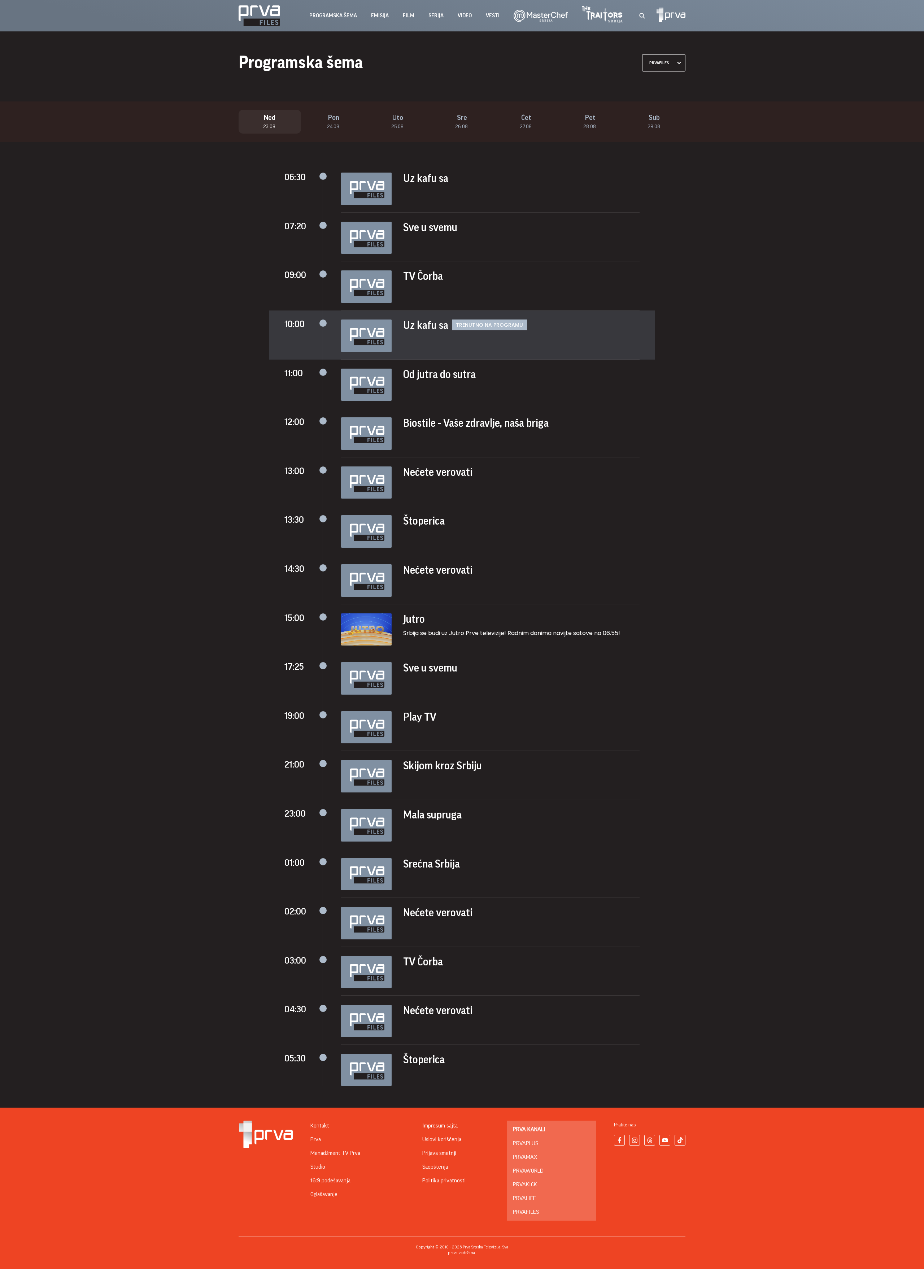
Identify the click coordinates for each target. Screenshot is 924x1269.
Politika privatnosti (444, 1180)
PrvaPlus (525, 1143)
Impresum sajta (440, 1126)
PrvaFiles (526, 1212)
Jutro (414, 619)
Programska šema (333, 15)
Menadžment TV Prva (335, 1153)
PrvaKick (525, 1184)
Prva (315, 1139)
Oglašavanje (323, 1194)
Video (465, 15)
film (408, 15)
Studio (317, 1167)
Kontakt (319, 1126)
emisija (380, 15)
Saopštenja (435, 1167)
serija (436, 15)
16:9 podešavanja (330, 1180)
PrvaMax (525, 1157)
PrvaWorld (528, 1171)
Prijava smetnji (439, 1153)
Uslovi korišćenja (441, 1139)
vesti (493, 15)
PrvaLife (524, 1198)
